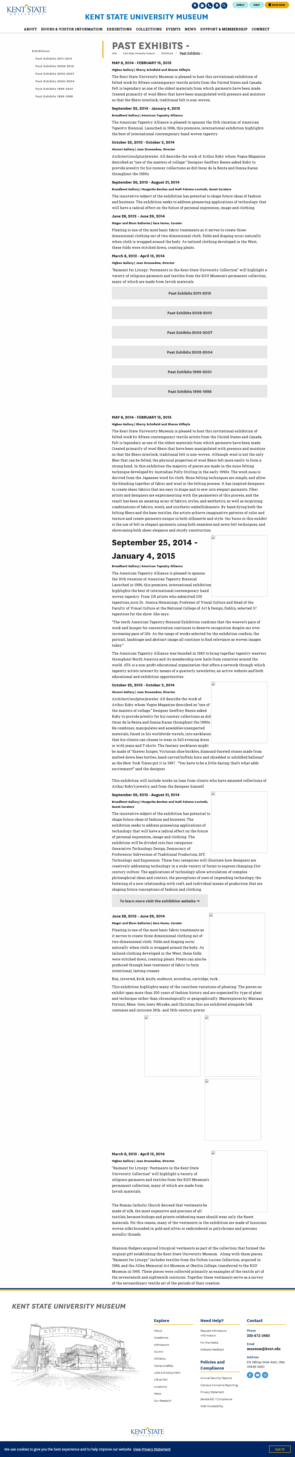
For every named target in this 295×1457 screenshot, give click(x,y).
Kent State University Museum (146, 16)
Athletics (160, 1358)
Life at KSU (161, 1379)
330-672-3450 (258, 1335)
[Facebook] (250, 1374)
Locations (160, 1386)
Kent (114, 53)
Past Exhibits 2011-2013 (189, 293)
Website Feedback (212, 1349)
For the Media (209, 1342)
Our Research (162, 1400)
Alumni (158, 1351)
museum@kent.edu (264, 1348)
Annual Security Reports (216, 1377)
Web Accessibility (211, 1405)
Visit (256, 4)
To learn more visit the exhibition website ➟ (160, 900)
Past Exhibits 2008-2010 (189, 312)
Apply (240, 4)
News (157, 1393)
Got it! (280, 1449)
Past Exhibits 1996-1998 (189, 391)
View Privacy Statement (152, 1449)
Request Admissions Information (213, 1333)
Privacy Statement (212, 1391)
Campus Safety (163, 1365)
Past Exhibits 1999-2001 (190, 371)
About (158, 1330)
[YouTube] (257, 1374)
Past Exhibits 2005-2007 (189, 332)
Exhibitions (167, 53)
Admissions (161, 1344)
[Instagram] (265, 1374)
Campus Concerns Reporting (219, 1384)
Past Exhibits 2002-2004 (190, 352)
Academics (161, 1337)
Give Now (278, 4)
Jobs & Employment (167, 1372)
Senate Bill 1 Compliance (216, 1399)
